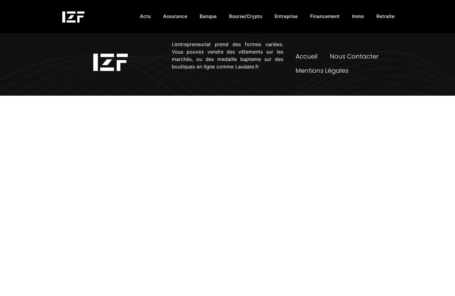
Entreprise (286, 16)
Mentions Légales (322, 70)
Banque (208, 16)
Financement (325, 16)
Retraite (385, 16)
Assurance (175, 16)
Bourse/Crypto (245, 16)
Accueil (307, 56)
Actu (145, 16)
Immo (358, 16)
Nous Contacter (354, 56)
